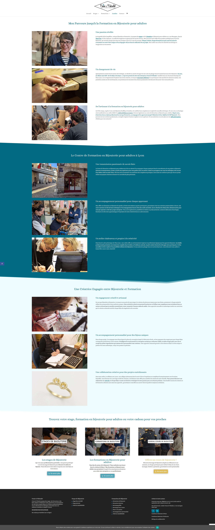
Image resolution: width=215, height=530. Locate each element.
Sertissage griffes (117, 505)
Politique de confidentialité (158, 519)
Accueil (88, 14)
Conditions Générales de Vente (159, 513)
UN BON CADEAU (160, 499)
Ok (157, 527)
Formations (104, 14)
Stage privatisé (76, 503)
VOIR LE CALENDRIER (78, 505)
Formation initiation (118, 503)
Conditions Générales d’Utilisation (160, 516)
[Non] (213, 527)
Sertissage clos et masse (119, 507)
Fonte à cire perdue (117, 509)
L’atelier (114, 14)
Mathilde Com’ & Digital (45, 512)
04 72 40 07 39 (171, 501)
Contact (121, 14)
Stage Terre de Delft (78, 501)
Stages (95, 14)
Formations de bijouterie (119, 501)
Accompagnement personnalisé (120, 511)
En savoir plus (55, 473)
